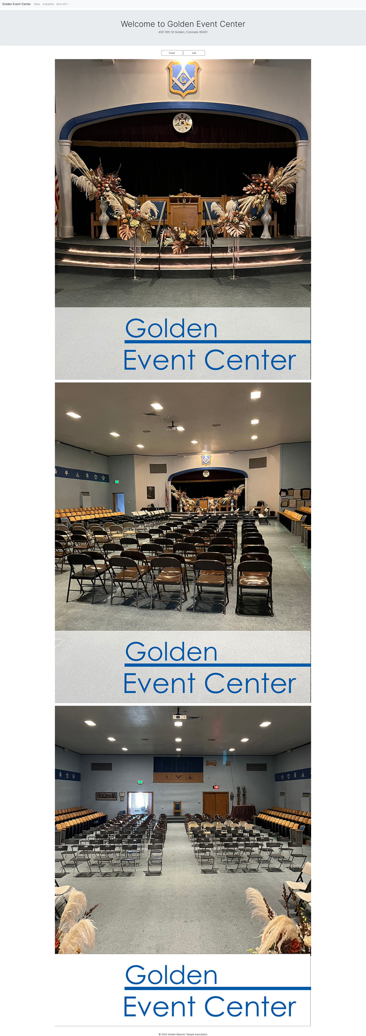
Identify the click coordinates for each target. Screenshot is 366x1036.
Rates (37, 3)
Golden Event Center (16, 4)
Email (172, 53)
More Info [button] (61, 4)
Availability (48, 4)
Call (194, 53)
